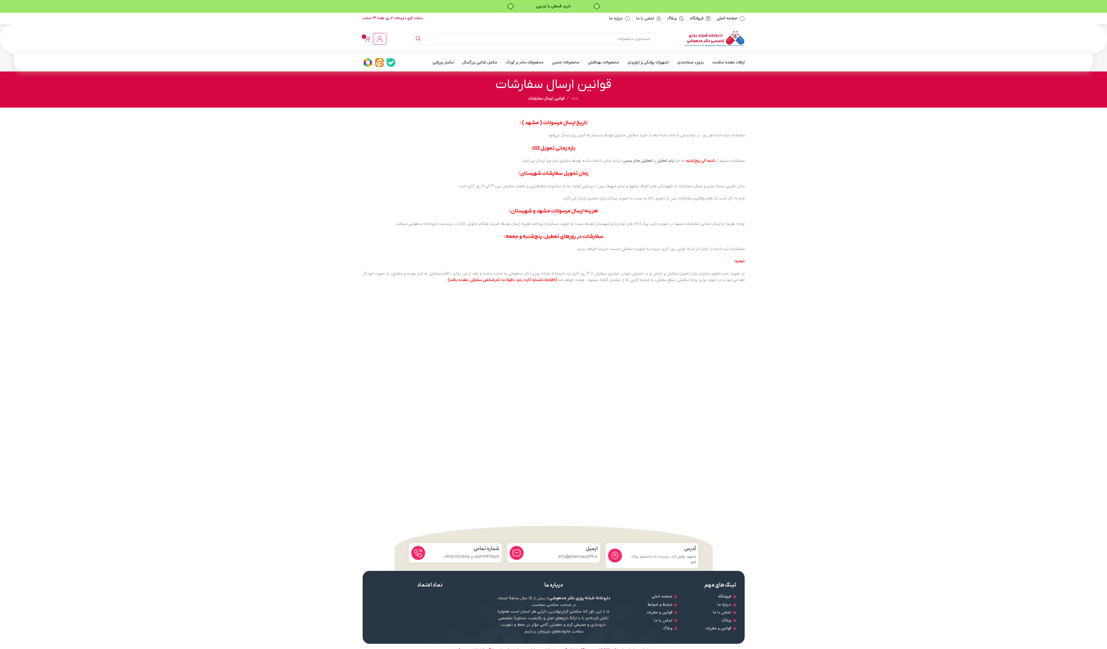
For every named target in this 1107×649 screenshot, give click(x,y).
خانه (575, 98)
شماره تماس (486, 549)
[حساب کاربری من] (379, 39)
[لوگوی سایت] (714, 39)
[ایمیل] (517, 553)
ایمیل (592, 549)
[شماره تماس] (418, 553)
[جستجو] (418, 39)
